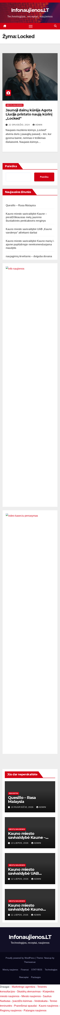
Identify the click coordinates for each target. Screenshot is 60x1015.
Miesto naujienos (31, 996)
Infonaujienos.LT (30, 10)
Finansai (25, 969)
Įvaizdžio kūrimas (22, 1001)
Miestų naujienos (15, 105)
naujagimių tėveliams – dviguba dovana (29, 256)
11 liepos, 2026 (20, 915)
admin (38, 125)
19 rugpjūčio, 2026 (22, 807)
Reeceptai (13, 793)
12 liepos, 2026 (20, 879)
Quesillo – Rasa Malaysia (21, 205)
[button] (55, 26)
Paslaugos (36, 977)
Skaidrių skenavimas (29, 991)
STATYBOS (36, 969)
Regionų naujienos (11, 1010)
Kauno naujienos (48, 1005)
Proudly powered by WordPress (20, 958)
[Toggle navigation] (30, 26)
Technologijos (51, 969)
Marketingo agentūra (23, 986)
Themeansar (29, 962)
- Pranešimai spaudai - (26, 1005)
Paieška (11, 166)
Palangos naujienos (35, 1010)
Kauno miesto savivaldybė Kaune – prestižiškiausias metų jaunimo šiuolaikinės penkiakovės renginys (26, 217)
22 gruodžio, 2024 (19, 125)
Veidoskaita (41, 1001)
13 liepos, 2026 (20, 843)
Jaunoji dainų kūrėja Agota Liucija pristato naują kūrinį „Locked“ (29, 114)
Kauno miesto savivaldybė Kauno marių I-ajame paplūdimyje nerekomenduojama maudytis (30, 244)
